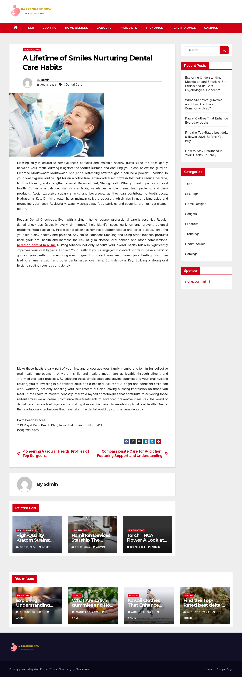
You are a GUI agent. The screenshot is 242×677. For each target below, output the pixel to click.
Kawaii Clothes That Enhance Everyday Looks (145, 605)
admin (45, 79)
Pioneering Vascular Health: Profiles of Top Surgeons (55, 453)
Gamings (211, 27)
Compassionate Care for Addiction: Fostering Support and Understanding (129, 453)
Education (23, 595)
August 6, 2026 (142, 612)
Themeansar (82, 669)
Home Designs (76, 27)
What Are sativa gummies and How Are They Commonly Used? (204, 104)
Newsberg (65, 669)
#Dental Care (73, 84)
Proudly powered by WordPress (28, 669)
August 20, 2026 (32, 612)
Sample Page (225, 669)
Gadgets (104, 27)
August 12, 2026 (87, 612)
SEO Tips (50, 27)
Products (128, 27)
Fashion (133, 595)
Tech (30, 27)
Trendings (154, 27)
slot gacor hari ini (197, 281)
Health (77, 595)
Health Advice (183, 27)
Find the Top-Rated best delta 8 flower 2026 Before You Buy (207, 137)
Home (209, 669)
